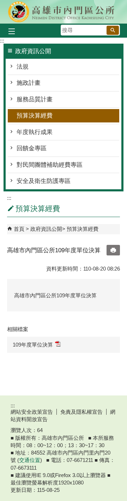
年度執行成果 (35, 132)
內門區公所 (63, 12)
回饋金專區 (32, 148)
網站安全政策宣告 (32, 412)
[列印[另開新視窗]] (113, 250)
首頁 (19, 229)
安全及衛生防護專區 (44, 181)
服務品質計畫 (35, 99)
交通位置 (29, 460)
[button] (113, 30)
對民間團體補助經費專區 (50, 164)
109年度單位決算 (33, 345)
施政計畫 (29, 83)
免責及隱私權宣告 (81, 412)
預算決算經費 (35, 115)
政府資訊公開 (46, 229)
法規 (23, 66)
